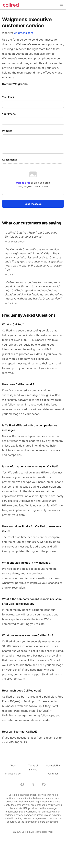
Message (7, 130)
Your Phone (9, 113)
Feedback (53, 773)
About (13, 765)
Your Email (8, 97)
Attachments (9, 159)
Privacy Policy (13, 773)
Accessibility (53, 765)
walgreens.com (23, 32)
